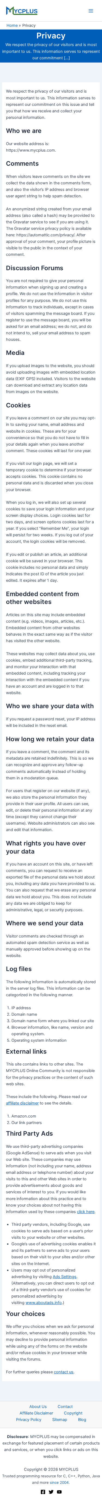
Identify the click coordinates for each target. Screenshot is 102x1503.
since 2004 (59, 1482)
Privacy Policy (28, 1419)
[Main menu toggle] (91, 11)
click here (85, 1211)
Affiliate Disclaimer (36, 1413)
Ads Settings (64, 1276)
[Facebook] (43, 1491)
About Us (38, 1406)
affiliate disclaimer (22, 1103)
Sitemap (59, 1419)
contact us (63, 1372)
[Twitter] (51, 1491)
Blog (82, 1419)
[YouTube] (59, 1491)
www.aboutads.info (44, 1302)
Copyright (73, 1413)
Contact (65, 1406)
